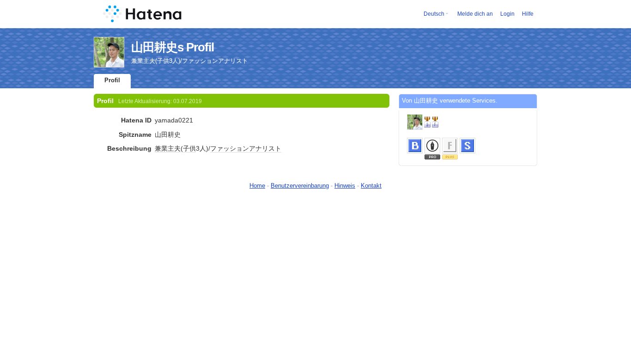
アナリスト (265, 148)
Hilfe (528, 14)
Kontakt (371, 185)
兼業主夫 (168, 148)
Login (507, 14)
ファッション (229, 148)
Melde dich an (475, 14)
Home (257, 185)
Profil (112, 80)
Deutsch (434, 14)
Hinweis (344, 185)
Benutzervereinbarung (300, 185)
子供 (189, 148)
